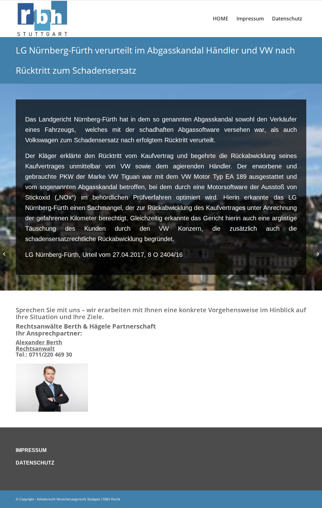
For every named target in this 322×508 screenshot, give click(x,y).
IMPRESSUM (31, 450)
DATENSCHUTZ (35, 463)
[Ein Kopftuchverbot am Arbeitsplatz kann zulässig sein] (5, 254)
